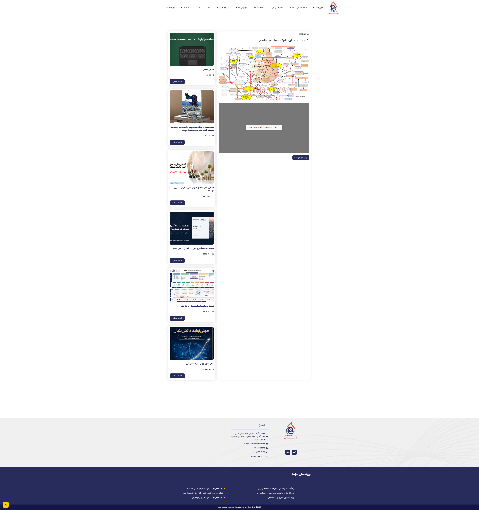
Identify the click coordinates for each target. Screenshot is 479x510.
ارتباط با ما (170, 7)
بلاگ (198, 7)
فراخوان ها (242, 7)
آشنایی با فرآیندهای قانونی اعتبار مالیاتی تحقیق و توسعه (194, 189)
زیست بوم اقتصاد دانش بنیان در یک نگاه (197, 306)
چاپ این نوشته (300, 157)
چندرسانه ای (224, 7)
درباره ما (187, 7)
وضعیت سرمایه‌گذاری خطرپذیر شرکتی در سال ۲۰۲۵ (193, 248)
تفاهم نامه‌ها (259, 7)
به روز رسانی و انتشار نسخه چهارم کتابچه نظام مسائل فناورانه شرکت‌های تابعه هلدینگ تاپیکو (192, 129)
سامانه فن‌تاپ (277, 7)
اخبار (208, 7)
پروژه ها (319, 7)
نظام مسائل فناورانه (298, 7)
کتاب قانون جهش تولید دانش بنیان (199, 363)
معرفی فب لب (208, 69)
